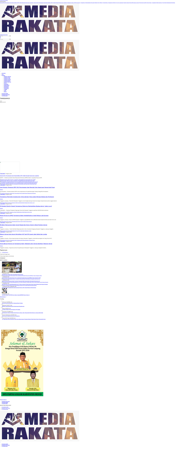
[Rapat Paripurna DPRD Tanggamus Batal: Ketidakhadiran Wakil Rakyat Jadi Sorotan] (16, 212)
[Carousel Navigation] (95, 101)
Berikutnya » (6, 252)
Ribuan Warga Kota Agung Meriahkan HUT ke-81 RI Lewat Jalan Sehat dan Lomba (23, 234)
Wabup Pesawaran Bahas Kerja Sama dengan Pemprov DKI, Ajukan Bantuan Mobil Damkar (19, 287)
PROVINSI (3, 73)
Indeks (1, 34)
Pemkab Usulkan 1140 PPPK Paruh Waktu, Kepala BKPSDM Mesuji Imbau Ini (16, 294)
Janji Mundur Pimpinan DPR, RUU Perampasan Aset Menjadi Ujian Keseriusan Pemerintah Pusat (27, 187)
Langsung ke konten (4, 0)
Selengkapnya (3, 296)
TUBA (5, 90)
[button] (10, 36)
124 (2, 252)
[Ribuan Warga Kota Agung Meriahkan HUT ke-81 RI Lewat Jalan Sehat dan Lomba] (15, 230)
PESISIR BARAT (6, 85)
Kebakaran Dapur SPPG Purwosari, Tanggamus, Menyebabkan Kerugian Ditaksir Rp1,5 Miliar (84, 2)
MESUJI (5, 91)
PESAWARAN (6, 87)
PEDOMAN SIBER (5, 93)
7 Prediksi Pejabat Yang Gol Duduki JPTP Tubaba (11, 309)
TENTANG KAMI (5, 95)
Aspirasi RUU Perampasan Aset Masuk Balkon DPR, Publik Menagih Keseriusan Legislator (16, 2)
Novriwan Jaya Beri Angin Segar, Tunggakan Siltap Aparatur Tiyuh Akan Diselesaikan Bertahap (157, 2)
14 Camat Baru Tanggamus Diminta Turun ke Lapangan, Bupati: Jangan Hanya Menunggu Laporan (120, 2)
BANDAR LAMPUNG (7, 76)
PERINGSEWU (6, 86)
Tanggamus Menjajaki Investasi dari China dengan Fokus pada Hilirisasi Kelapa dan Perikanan (27, 196)
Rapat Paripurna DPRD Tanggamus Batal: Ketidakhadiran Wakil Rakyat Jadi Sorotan (24, 215)
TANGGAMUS (6, 88)
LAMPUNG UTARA (7, 78)
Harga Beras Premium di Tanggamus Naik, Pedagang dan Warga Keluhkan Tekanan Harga (26, 243)
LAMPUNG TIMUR (7, 77)
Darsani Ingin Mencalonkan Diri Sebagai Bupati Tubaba (12, 303)
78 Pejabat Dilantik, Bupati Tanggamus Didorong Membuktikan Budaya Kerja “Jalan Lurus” (26, 206)
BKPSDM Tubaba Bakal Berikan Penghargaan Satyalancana (13, 306)
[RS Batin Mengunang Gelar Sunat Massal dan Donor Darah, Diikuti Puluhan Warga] (16, 221)
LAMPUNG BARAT (7, 80)
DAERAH (3, 75)
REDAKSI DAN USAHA (6, 94)
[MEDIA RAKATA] (39, 33)
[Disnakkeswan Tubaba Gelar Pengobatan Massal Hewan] (12, 272)
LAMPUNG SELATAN (7, 81)
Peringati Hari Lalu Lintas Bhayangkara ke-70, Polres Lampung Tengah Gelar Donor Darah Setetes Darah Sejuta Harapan (25, 284)
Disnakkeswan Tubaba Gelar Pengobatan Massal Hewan (12, 274)
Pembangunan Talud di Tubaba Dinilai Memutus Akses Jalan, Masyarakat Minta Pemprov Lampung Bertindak (22, 312)
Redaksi (1, 189)
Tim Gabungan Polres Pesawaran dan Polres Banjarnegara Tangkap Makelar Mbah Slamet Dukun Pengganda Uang (24, 319)
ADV (3, 74)
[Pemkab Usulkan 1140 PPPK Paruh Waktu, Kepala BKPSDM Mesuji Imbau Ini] (4, 292)
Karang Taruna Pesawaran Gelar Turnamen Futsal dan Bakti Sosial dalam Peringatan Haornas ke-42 (21, 281)
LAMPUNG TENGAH (7, 79)
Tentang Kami (5, 34)
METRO (5, 83)
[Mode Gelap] (0, 37)
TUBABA (5, 89)
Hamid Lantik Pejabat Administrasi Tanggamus (11, 315)
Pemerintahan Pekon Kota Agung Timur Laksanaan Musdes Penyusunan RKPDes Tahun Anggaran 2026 (21, 277)
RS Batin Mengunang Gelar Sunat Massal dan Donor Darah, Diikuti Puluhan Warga (23, 225)
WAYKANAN (6, 84)
